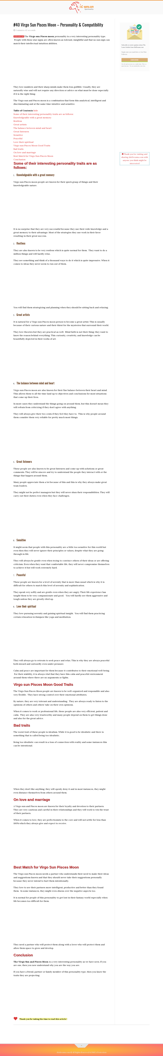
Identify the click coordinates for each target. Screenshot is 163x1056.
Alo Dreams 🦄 (81, 7)
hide (35, 110)
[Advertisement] (61, 65)
